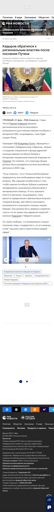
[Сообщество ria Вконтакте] (25, 409)
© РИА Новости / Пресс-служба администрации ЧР (20, 97)
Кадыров (16, 215)
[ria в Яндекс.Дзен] (16, 409)
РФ (15, 143)
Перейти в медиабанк (10, 99)
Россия (18, 276)
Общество (8, 276)
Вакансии (7, 438)
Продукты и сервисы (36, 428)
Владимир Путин (26, 143)
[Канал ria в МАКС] (7, 409)
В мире (39, 424)
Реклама (21, 428)
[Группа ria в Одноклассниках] (34, 409)
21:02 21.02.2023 (9, 39)
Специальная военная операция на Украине (22, 272)
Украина (28, 276)
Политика (7, 424)
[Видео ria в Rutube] (44, 409)
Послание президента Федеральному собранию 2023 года (27, 284)
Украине (7, 161)
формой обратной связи (26, 480)
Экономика (29, 424)
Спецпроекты (9, 428)
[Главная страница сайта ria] (15, 23)
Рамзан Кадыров (18, 123)
